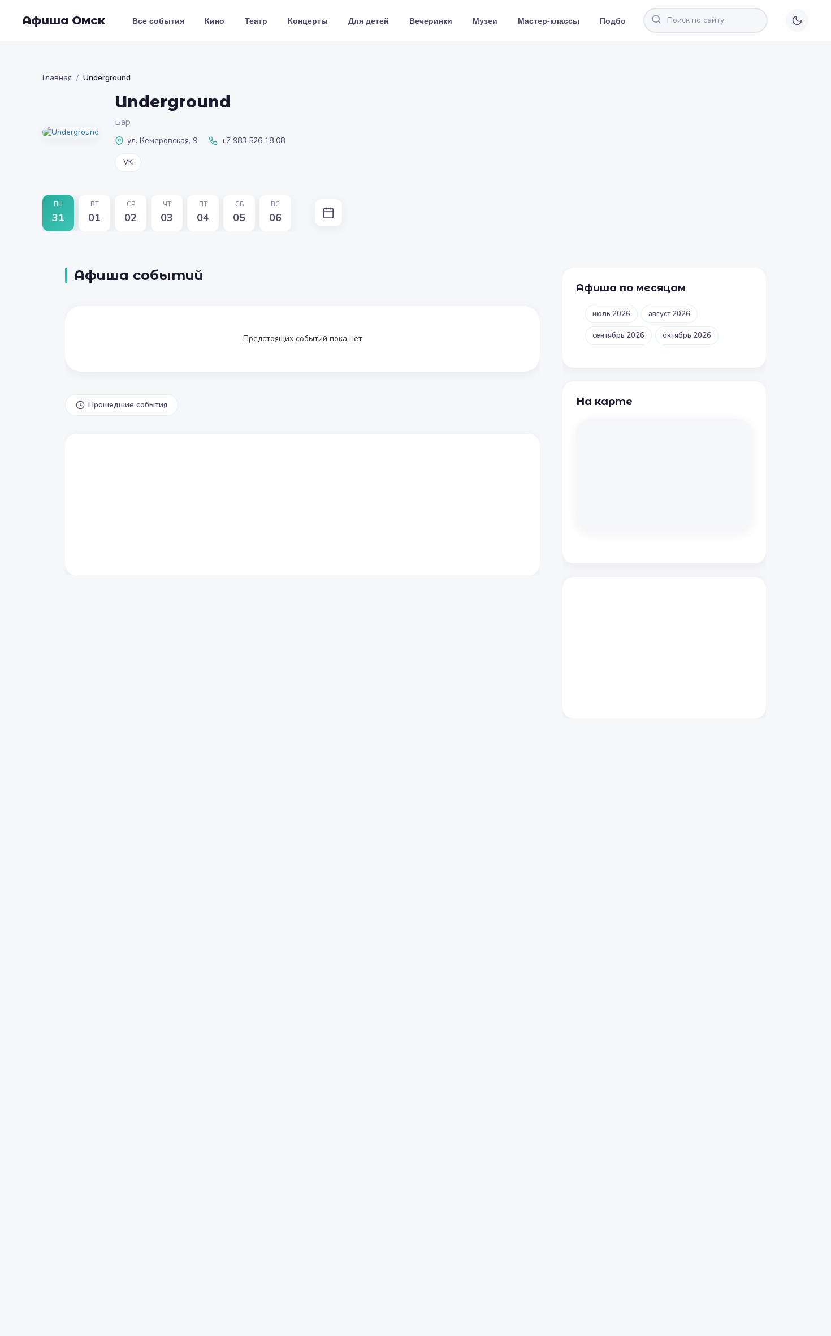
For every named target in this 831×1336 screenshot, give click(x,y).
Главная (57, 77)
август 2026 (669, 314)
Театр (256, 20)
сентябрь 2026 (618, 335)
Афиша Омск (64, 20)
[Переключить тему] (797, 20)
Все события (158, 20)
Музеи (485, 20)
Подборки (620, 20)
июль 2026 (611, 314)
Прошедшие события (127, 404)
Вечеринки (430, 20)
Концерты (308, 20)
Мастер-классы (548, 20)
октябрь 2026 (687, 335)
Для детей (368, 20)
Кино (214, 20)
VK (128, 162)
